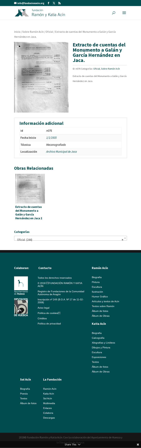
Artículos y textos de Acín (105, 301)
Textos (95, 362)
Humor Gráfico (100, 296)
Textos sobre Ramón (103, 306)
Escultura (97, 287)
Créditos (42, 318)
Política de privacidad (49, 323)
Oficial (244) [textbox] (69, 240)
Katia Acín (99, 324)
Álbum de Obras (101, 315)
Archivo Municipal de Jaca (61, 152)
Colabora (48, 413)
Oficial (49, 31)
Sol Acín (47, 398)
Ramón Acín (49, 388)
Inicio (17, 31)
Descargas (49, 417)
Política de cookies (49, 313)
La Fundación (52, 379)
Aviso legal (43, 307)
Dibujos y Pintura (101, 347)
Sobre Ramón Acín (33, 31)
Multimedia (49, 403)
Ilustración (97, 291)
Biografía (97, 277)
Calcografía (98, 337)
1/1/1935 (51, 138)
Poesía (24, 393)
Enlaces (47, 408)
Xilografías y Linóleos (103, 342)
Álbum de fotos (100, 311)
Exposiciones (99, 357)
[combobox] (70, 238)
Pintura (96, 282)
